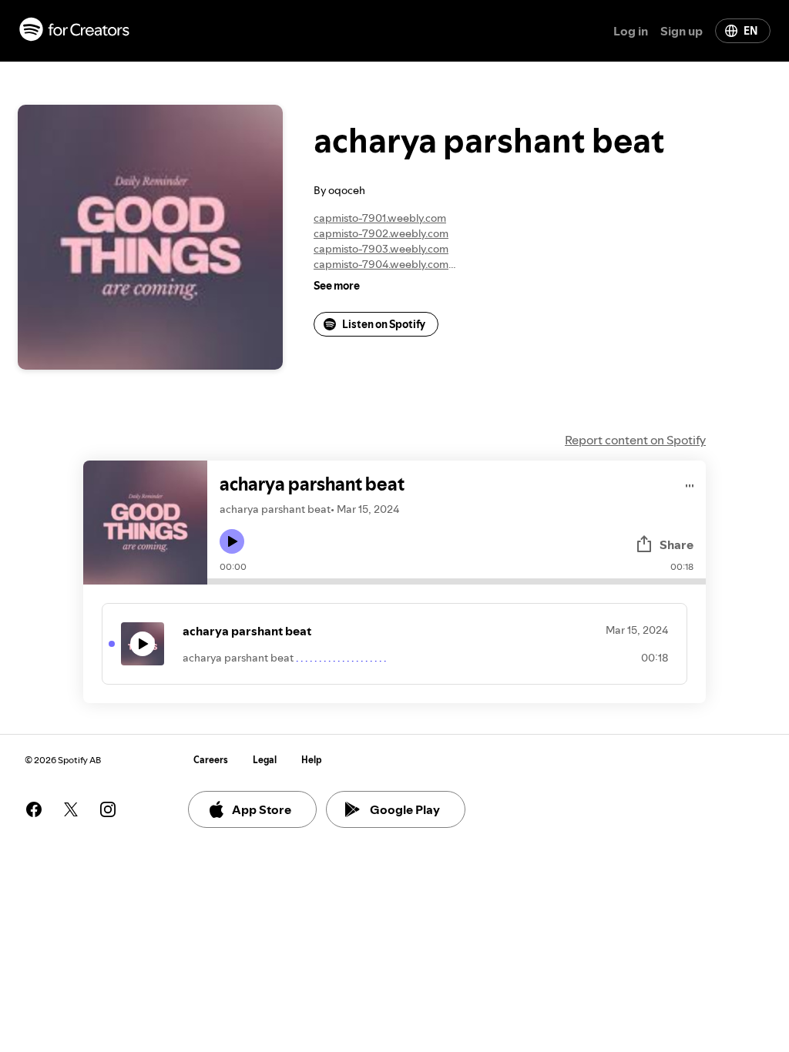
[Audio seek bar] (456, 581)
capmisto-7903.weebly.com (381, 248)
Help (311, 759)
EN (750, 31)
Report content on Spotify (635, 439)
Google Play (405, 809)
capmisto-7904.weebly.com (381, 264)
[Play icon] (232, 541)
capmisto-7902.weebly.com (381, 233)
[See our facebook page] (34, 809)
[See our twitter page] (71, 809)
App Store (261, 809)
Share (676, 544)
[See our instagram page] (108, 809)
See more (337, 285)
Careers (210, 759)
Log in (630, 30)
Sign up (681, 30)
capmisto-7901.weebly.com (380, 218)
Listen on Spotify (383, 324)
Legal (265, 759)
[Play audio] (690, 483)
